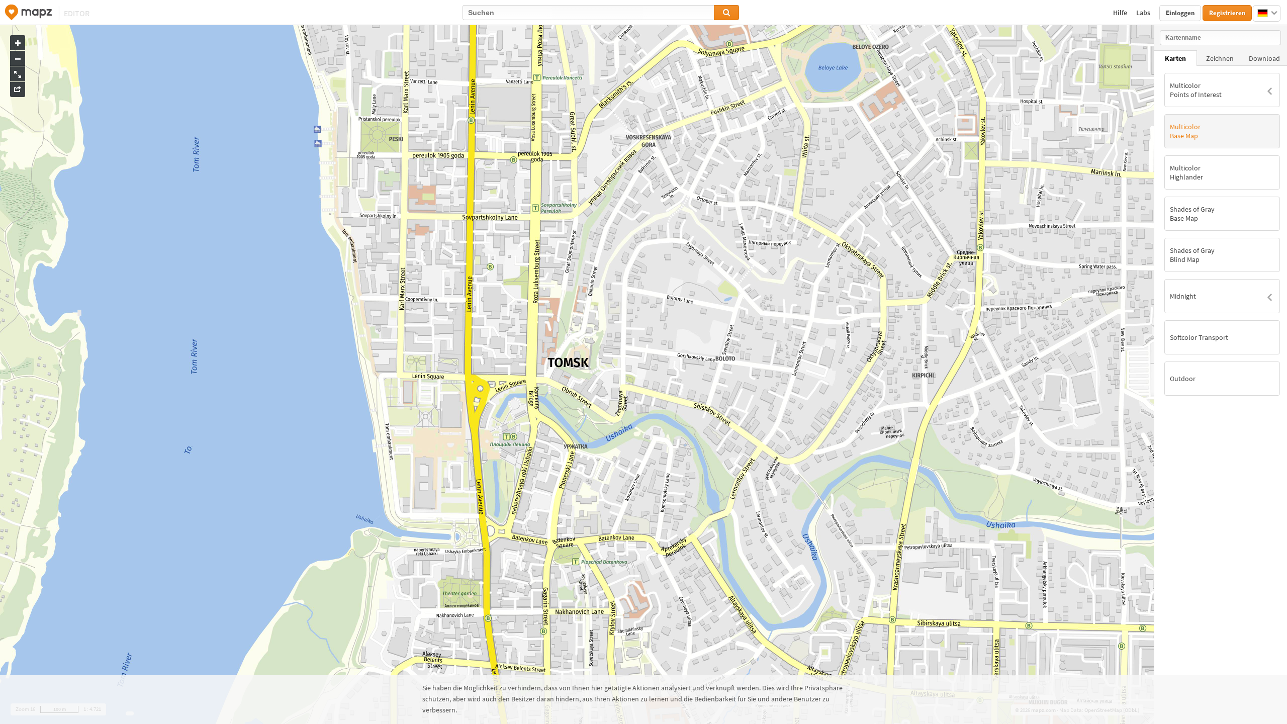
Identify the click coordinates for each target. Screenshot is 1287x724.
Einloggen (1180, 13)
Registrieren (1227, 13)
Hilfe (1121, 12)
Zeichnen (1220, 58)
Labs (1144, 12)
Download (1264, 58)
